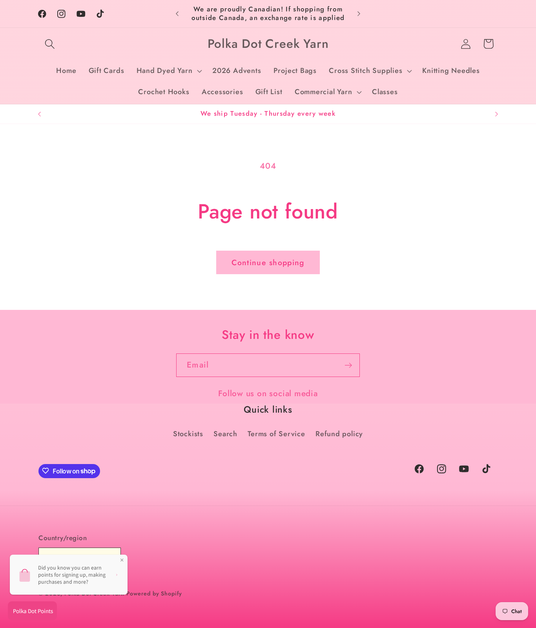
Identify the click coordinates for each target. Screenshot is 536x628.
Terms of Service (276, 434)
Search (225, 434)
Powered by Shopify (154, 593)
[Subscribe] (348, 365)
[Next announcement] (359, 13)
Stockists (188, 434)
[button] (49, 44)
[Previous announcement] (177, 13)
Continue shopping (268, 262)
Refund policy (339, 434)
